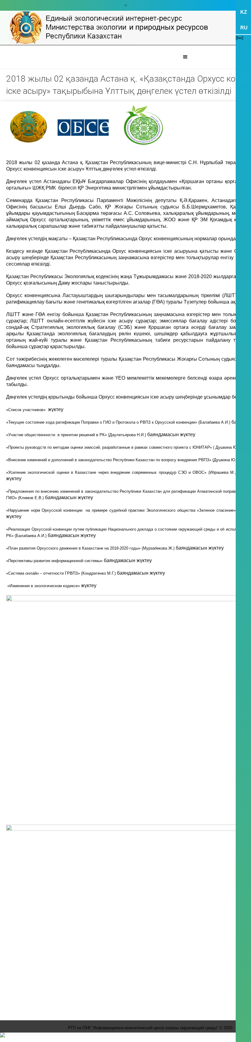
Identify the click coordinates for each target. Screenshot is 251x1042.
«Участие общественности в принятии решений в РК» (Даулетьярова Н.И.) (76, 435)
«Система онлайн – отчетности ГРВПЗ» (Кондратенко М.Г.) (61, 573)
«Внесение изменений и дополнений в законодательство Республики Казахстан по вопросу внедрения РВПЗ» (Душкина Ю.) (122, 460)
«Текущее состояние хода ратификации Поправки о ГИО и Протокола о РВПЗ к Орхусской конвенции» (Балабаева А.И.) (118, 422)
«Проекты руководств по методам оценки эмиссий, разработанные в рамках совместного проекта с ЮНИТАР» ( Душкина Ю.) (123, 447)
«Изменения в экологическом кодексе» (43, 586)
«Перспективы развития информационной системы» (55, 560)
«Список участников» (27, 409)
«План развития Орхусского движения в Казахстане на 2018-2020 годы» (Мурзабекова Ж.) (91, 548)
